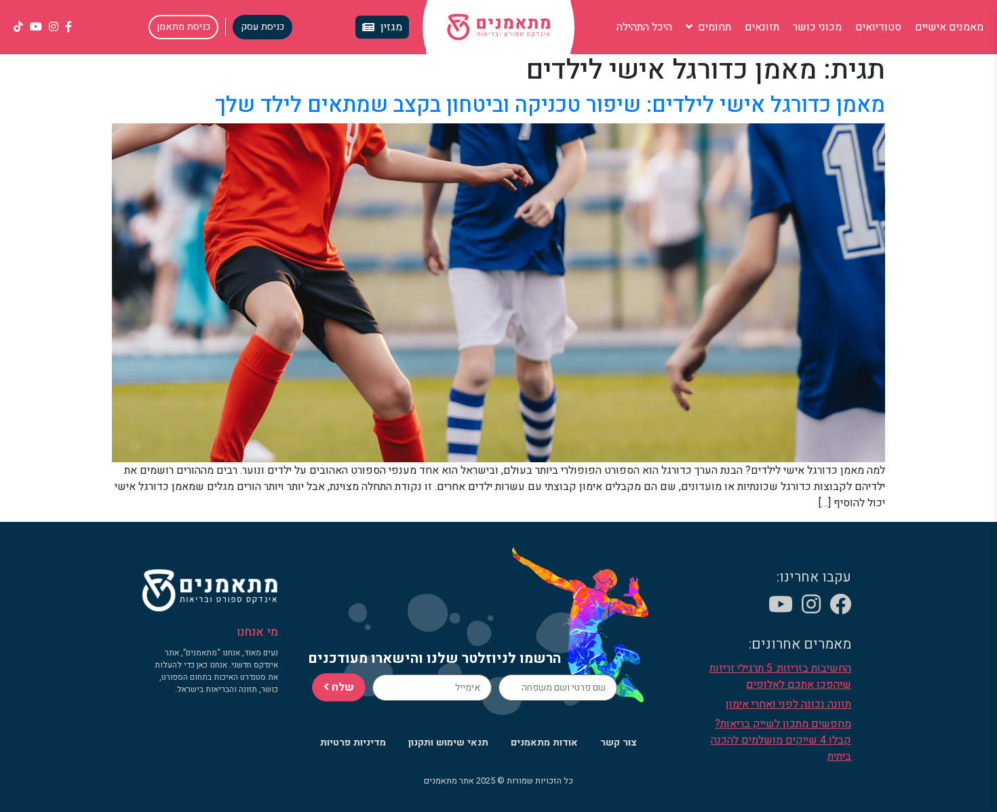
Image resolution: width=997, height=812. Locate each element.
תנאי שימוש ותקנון (448, 742)
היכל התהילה (644, 27)
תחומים (713, 27)
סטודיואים (878, 27)
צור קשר (618, 742)
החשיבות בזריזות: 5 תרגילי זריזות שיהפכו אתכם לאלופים (780, 676)
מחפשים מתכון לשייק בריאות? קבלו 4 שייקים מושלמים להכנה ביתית (781, 740)
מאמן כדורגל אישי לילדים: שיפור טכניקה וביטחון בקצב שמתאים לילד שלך (550, 105)
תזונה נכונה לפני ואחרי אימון (788, 704)
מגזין (391, 27)
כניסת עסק (262, 27)
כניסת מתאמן (183, 27)
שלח (341, 687)
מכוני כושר (817, 27)
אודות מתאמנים (544, 742)
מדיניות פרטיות (353, 742)
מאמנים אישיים (949, 27)
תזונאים (762, 27)
